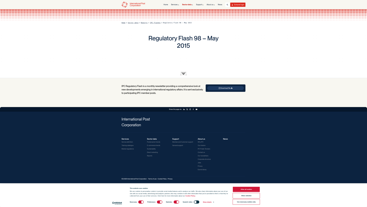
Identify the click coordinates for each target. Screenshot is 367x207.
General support (177, 145)
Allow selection (246, 195)
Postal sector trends (153, 142)
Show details (207, 202)
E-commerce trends (153, 145)
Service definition (127, 142)
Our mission (202, 145)
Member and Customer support (182, 142)
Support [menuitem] (199, 5)
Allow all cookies (246, 189)
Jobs (199, 163)
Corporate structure (204, 159)
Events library (202, 169)
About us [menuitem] (210, 5)
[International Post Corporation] (133, 5)
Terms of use (152, 179)
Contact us (201, 152)
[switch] (159, 202)
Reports (144, 23)
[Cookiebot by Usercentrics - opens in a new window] (117, 203)
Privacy (200, 166)
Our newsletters (203, 156)
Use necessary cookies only (246, 202)
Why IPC (200, 142)
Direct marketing (152, 152)
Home (123, 23)
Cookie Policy (190, 196)
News (225, 139)
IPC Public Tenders (204, 149)
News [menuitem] (220, 5)
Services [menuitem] (174, 5)
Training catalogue (128, 145)
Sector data (133, 23)
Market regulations (128, 149)
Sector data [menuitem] (187, 5)
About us (201, 139)
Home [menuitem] (166, 5)
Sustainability (151, 149)
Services (125, 139)
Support (175, 139)
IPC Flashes (155, 23)
